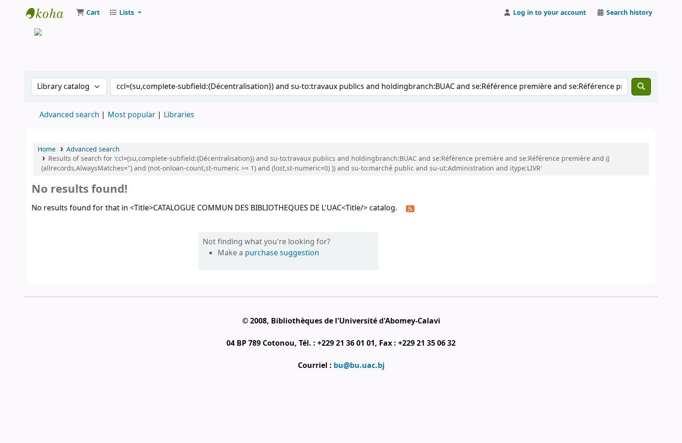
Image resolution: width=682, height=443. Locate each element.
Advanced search (69, 114)
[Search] (641, 86)
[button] (87, 13)
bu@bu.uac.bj (359, 365)
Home (47, 149)
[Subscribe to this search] (410, 208)
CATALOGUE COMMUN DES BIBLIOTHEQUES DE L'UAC (49, 13)
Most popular (131, 114)
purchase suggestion (282, 253)
